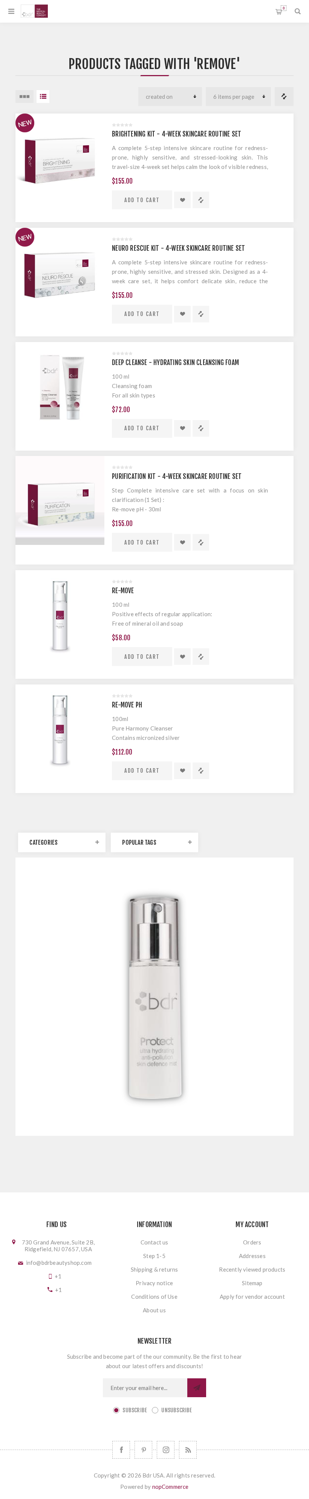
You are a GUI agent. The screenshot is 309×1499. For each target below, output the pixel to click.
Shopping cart (284, 8)
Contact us (154, 1242)
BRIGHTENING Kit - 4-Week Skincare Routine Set (176, 134)
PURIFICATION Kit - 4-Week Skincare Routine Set (177, 476)
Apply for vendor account (252, 1296)
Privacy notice (154, 1283)
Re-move (123, 591)
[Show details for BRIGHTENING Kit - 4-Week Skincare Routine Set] (59, 158)
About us (154, 1310)
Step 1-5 (154, 1255)
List (43, 96)
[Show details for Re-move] (59, 614)
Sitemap (252, 1283)
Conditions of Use (154, 1296)
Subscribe (134, 1410)
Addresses (252, 1255)
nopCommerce (170, 1486)
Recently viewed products (252, 1269)
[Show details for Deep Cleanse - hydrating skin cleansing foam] (59, 386)
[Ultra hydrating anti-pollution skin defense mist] (154, 984)
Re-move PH (127, 705)
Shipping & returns (154, 1269)
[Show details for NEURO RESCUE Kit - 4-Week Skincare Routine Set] (59, 272)
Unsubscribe (176, 1410)
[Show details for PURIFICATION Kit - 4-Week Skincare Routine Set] (59, 500)
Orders (252, 1242)
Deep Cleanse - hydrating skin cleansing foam (175, 363)
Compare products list (284, 96)
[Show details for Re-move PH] (59, 728)
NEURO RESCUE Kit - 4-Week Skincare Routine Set (178, 248)
